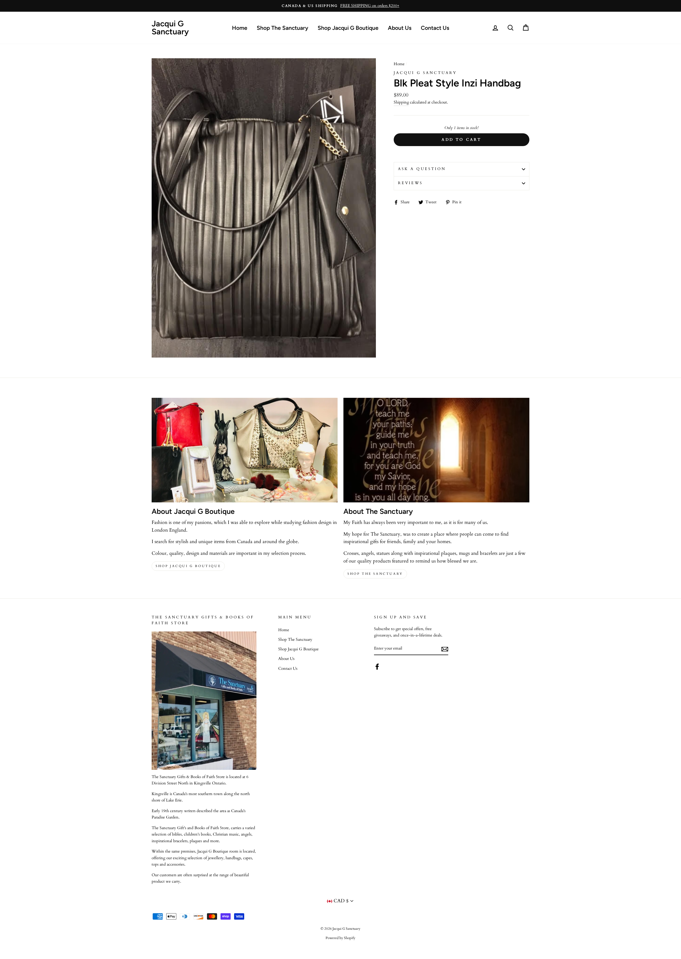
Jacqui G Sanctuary (170, 27)
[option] (340, 6)
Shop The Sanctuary (282, 27)
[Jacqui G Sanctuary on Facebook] (377, 666)
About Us (400, 27)
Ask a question (422, 169)
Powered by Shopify (340, 938)
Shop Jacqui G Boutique (348, 27)
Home (239, 27)
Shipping (401, 102)
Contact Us (435, 27)
